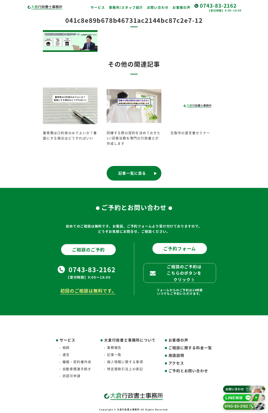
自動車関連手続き (77, 368)
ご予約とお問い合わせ (188, 370)
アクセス (176, 363)
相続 (66, 347)
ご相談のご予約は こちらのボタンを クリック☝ (184, 272)
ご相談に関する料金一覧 (190, 347)
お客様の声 (181, 7)
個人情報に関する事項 (125, 361)
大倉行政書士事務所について (130, 340)
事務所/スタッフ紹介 (126, 7)
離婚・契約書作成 (77, 361)
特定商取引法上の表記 (125, 368)
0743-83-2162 (218, 5)
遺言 (66, 354)
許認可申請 (72, 375)
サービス (98, 7)
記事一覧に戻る (132, 173)
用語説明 (176, 355)
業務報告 (114, 347)
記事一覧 (114, 354)
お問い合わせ (158, 7)
